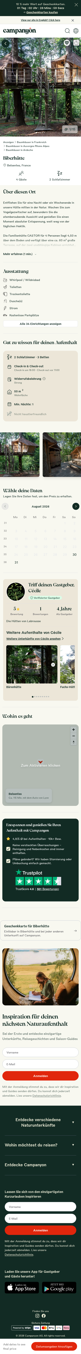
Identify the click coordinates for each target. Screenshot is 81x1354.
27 (45, 554)
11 (26, 539)
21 (55, 547)
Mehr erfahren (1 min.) (17, 253)
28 (55, 554)
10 (16, 539)
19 (35, 547)
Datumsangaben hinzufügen (54, 1346)
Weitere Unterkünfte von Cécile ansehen (33, 638)
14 (55, 539)
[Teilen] (76, 43)
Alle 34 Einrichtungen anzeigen (40, 323)
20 (45, 547)
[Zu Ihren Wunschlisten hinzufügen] (67, 43)
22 (65, 547)
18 (26, 547)
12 (35, 539)
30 (74, 554)
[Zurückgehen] (5, 43)
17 (16, 547)
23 (74, 547)
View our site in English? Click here (40, 20)
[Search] (67, 30)
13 (45, 539)
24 (16, 554)
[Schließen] (76, 5)
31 (16, 562)
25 (26, 554)
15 (64, 539)
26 (36, 554)
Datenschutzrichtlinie (46, 1095)
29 (65, 554)
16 (74, 539)
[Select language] (76, 31)
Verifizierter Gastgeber (47, 597)
